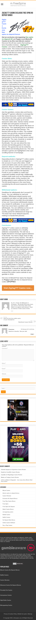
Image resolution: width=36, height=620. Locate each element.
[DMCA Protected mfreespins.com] (18, 563)
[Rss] (16, 616)
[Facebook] (18, 616)
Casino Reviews (7, 495)
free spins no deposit (18, 537)
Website (4, 374)
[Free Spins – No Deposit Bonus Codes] (18, 4)
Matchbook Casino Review (25, 321)
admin (2, 480)
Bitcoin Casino (6, 490)
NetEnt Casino (6, 517)
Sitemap (30, 614)
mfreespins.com (17, 618)
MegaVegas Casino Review (15, 474)
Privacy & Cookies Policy (10, 614)
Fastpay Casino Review (12, 477)
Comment (5, 348)
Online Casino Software (9, 522)
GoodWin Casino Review (13, 472)
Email (4, 368)
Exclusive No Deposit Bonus (10, 498)
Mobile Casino (6, 514)
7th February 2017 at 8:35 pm (27, 329)
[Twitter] (19, 616)
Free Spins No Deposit (9, 506)
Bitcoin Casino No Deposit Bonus (10, 570)
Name (4, 363)
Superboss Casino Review (19, 469)
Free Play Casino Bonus (9, 501)
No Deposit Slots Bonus (9, 520)
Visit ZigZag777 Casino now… (18, 288)
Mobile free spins (22, 614)
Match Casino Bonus (8, 509)
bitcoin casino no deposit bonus (11, 493)
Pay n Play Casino (7, 525)
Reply (32, 334)
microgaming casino (8, 512)
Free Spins (5, 504)
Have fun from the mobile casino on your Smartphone (12, 318)
